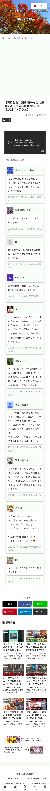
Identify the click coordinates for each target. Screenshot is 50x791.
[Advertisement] (25, 67)
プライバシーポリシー (37, 778)
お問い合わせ (13, 778)
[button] (40, 612)
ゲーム (7, 120)
